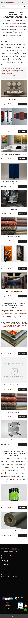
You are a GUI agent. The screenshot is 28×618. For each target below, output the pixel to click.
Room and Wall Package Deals (14, 291)
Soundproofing (14, 503)
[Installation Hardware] (14, 429)
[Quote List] (18, 2)
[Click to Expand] (14, 75)
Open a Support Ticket (8, 555)
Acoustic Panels (14, 126)
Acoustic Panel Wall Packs (14, 99)
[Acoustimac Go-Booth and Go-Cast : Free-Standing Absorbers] (14, 171)
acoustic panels (14, 23)
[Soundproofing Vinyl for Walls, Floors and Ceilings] (14, 520)
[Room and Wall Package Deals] (14, 280)
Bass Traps (14, 209)
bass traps (17, 26)
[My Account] (22, 3)
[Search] (25, 7)
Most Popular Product (14, 264)
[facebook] (2, 561)
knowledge (4, 478)
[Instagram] (7, 561)
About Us (3, 570)
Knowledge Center (5, 567)
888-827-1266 (15, 479)
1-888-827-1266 (6, 553)
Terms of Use (4, 572)
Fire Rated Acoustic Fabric (14, 236)
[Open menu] (2, 2)
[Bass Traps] (14, 198)
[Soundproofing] (14, 492)
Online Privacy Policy (5, 574)
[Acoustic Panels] (14, 116)
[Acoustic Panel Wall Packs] (14, 88)
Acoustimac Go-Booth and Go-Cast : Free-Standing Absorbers (14, 182)
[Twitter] (5, 561)
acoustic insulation (12, 314)
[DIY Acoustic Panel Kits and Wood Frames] (14, 370)
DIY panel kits (4, 314)
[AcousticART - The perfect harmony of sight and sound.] (14, 143)
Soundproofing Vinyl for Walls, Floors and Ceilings (14, 530)
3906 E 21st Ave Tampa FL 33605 (10, 551)
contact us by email (18, 478)
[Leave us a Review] (20, 598)
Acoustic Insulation (14, 349)
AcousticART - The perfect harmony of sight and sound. (14, 155)
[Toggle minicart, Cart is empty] (26, 2)
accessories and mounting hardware (10, 313)
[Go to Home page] (9, 3)
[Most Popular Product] (14, 253)
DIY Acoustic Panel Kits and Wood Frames (14, 384)
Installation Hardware (14, 439)
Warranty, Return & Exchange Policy (9, 576)
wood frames (23, 313)
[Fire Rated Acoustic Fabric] (14, 226)
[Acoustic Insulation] (14, 338)
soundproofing (20, 458)
